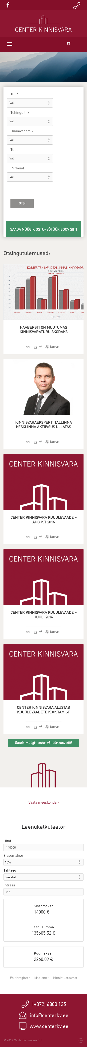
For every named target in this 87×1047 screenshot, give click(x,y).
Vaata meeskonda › (44, 803)
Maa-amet (41, 978)
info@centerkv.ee (49, 1015)
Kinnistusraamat (65, 978)
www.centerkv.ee (49, 1026)
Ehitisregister (20, 978)
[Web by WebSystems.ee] (81, 1040)
